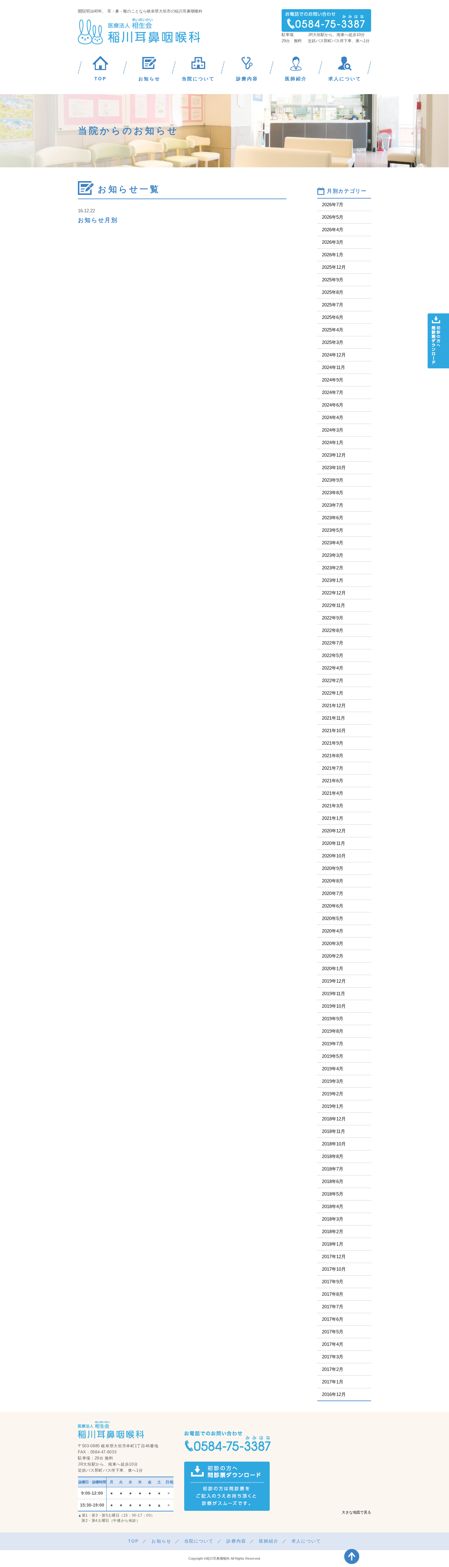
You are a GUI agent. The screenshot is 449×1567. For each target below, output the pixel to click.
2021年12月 (334, 705)
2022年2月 (332, 680)
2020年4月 (332, 930)
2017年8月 (332, 1294)
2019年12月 (334, 981)
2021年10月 (334, 730)
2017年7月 (332, 1306)
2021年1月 (332, 818)
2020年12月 (334, 830)
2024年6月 (332, 404)
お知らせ (161, 1541)
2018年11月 (333, 1131)
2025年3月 (332, 342)
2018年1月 (332, 1244)
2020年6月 (332, 905)
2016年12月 (334, 1394)
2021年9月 (332, 743)
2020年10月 (334, 855)
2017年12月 (334, 1256)
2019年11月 (333, 993)
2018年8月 (332, 1156)
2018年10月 (334, 1143)
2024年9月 (332, 379)
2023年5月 (332, 530)
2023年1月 (332, 580)
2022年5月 (332, 655)
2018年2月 (332, 1231)
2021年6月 (332, 780)
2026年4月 (332, 229)
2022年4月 (332, 667)
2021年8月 (332, 755)
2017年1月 (332, 1381)
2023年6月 (332, 517)
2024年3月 (332, 430)
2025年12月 (334, 267)
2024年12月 (334, 354)
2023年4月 (332, 542)
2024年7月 (332, 392)
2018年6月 (332, 1181)
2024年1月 (332, 442)
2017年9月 (332, 1281)
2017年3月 (332, 1356)
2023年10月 (334, 467)
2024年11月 (333, 367)
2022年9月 (332, 617)
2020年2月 (332, 956)
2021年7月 (332, 768)
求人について (306, 1541)
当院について (199, 1541)
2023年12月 (334, 455)
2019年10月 (334, 1006)
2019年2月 (332, 1093)
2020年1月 (332, 968)
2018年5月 (332, 1193)
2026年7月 (332, 204)
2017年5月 (332, 1331)
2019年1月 (332, 1106)
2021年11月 (333, 718)
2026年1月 (332, 254)
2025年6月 (332, 317)
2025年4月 (332, 329)
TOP (133, 1541)
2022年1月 (332, 693)
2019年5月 (332, 1056)
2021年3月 (332, 805)
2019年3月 (332, 1081)
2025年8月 (332, 292)
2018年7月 (332, 1168)
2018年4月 (332, 1206)
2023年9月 (332, 480)
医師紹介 (269, 1541)
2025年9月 (332, 279)
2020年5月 (332, 918)
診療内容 (236, 1541)
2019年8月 (332, 1031)
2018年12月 (334, 1118)
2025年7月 (332, 304)
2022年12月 (334, 592)
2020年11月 (333, 843)
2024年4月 (332, 417)
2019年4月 (332, 1068)
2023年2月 (332, 567)
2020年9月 (332, 868)
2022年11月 (333, 605)
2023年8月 (332, 492)
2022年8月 (332, 630)
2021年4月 (332, 793)
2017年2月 (332, 1369)
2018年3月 (332, 1219)
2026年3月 (332, 242)
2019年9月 (332, 1018)
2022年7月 (332, 642)
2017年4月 (332, 1344)
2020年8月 (332, 880)
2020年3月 (332, 943)
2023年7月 (332, 505)
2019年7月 (332, 1043)
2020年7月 (332, 893)
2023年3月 (332, 555)
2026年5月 (332, 217)
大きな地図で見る (356, 1512)
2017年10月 (334, 1269)
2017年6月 (332, 1319)
